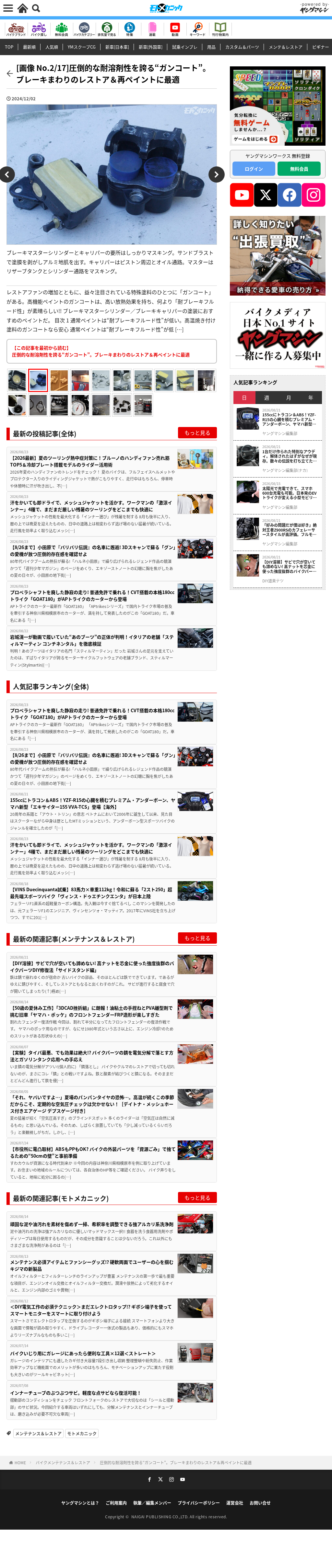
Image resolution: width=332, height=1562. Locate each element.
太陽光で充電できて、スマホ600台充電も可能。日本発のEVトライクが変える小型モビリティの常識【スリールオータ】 (289, 493)
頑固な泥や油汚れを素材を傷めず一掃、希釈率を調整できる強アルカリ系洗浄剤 (91, 1224)
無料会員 (299, 168)
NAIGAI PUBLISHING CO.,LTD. (160, 1516)
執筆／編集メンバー (152, 1503)
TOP (9, 47)
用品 (211, 47)
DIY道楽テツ (273, 581)
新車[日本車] (117, 47)
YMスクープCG (82, 47)
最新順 (29, 47)
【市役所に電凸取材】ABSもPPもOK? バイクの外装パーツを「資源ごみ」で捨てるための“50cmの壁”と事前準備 (93, 1152)
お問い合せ (260, 1503)
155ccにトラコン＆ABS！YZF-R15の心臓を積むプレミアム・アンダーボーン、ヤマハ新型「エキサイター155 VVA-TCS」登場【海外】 (92, 803)
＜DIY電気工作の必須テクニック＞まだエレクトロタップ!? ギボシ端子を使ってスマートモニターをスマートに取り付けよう (91, 1310)
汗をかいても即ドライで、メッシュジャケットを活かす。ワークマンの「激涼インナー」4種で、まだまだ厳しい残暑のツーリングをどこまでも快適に (91, 505)
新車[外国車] (150, 47)
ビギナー (320, 47)
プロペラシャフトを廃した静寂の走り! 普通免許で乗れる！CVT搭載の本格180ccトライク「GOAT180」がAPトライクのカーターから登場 (92, 595)
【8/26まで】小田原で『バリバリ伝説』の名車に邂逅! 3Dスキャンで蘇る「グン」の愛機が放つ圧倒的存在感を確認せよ (92, 550)
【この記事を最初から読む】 (101, 351)
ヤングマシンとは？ (80, 1503)
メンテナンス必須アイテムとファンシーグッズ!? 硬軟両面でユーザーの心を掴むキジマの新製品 (91, 1265)
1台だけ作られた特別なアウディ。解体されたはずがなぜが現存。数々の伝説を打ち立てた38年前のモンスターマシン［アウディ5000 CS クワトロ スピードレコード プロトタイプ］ (290, 456)
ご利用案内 (116, 1503)
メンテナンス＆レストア (38, 1433)
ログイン (254, 168)
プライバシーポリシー (199, 1503)
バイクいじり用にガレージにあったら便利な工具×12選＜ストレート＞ (83, 1353)
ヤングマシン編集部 (279, 433)
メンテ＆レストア (285, 47)
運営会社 (234, 1503)
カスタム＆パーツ (242, 47)
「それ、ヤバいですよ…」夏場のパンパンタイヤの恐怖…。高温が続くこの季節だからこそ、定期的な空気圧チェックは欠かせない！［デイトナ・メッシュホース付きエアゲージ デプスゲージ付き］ (92, 1104)
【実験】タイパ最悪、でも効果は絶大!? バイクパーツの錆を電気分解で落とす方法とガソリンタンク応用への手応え (91, 1055)
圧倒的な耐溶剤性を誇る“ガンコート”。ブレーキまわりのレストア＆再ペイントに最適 (176, 1462)
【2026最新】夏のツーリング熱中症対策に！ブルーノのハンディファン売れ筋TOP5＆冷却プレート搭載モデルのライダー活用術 (90, 461)
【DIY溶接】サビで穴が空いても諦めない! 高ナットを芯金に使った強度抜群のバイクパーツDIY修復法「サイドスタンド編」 (92, 966)
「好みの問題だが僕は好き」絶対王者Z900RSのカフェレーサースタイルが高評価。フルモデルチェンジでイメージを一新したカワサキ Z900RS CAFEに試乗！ (289, 530)
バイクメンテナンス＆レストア (63, 1462)
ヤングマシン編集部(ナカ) (285, 470)
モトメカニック (82, 1433)
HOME (20, 1462)
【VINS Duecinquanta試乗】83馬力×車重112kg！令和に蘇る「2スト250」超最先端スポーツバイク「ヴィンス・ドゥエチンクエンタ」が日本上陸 (91, 892)
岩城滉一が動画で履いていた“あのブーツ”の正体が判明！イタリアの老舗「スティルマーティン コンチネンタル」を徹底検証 (92, 640)
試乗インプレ (184, 47)
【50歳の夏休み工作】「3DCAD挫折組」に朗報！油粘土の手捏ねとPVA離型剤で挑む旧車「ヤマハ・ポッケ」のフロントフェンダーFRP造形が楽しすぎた (91, 1011)
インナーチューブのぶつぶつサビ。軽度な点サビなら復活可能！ (75, 1392)
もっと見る (197, 432)
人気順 (51, 47)
